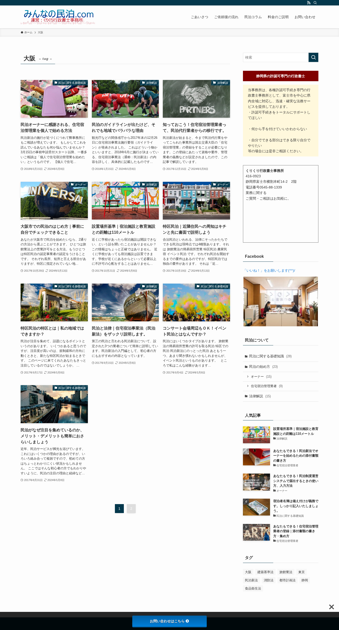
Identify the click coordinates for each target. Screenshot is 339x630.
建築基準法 (265, 572)
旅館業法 (285, 572)
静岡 (305, 580)
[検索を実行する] (313, 57)
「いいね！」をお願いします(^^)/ (269, 270)
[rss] (308, 2)
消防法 (268, 580)
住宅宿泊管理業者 (267, 386)
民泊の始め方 (263, 367)
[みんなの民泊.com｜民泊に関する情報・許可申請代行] (58, 16)
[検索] (315, 2)
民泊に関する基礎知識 (270, 356)
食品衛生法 (253, 588)
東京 (301, 572)
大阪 (248, 572)
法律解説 (260, 396)
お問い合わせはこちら (167, 621)
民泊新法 (251, 580)
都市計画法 (287, 580)
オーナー (261, 376)
